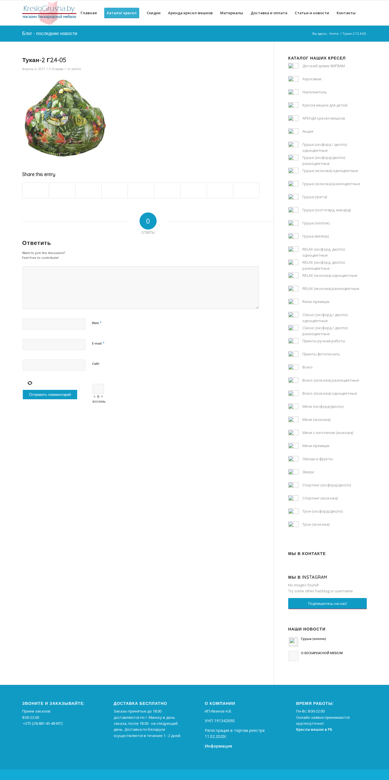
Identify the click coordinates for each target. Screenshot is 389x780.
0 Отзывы (56, 69)
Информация (218, 746)
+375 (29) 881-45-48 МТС (43, 723)
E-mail (98, 343)
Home (334, 33)
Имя (97, 322)
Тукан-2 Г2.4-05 (44, 60)
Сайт (95, 363)
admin (76, 69)
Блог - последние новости (49, 33)
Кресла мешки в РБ (314, 729)
